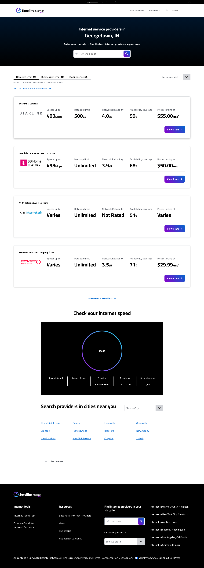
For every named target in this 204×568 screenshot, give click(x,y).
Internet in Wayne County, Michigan (169, 506)
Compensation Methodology (117, 557)
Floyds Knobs (80, 430)
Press (177, 557)
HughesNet (65, 530)
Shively (140, 438)
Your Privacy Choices (150, 557)
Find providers (137, 10)
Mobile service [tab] (78, 76)
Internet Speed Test (24, 515)
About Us (167, 557)
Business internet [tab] (52, 76)
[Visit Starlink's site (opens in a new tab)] (31, 117)
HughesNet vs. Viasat (70, 538)
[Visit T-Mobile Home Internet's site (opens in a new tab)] (31, 166)
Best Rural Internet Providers (75, 515)
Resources (154, 10)
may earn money (92, 2)
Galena (76, 423)
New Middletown (82, 438)
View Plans (173, 129)
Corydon (108, 438)
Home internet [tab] (26, 76)
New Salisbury (48, 438)
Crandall (45, 430)
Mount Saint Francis (51, 423)
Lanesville (109, 423)
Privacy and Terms (90, 557)
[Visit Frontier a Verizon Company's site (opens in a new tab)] (31, 265)
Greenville (141, 423)
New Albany (142, 430)
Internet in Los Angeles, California (168, 537)
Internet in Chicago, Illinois (165, 544)
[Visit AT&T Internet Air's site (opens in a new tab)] (31, 216)
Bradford (109, 430)
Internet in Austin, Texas (163, 522)
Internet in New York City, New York (169, 514)
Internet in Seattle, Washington (167, 529)
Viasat (62, 523)
